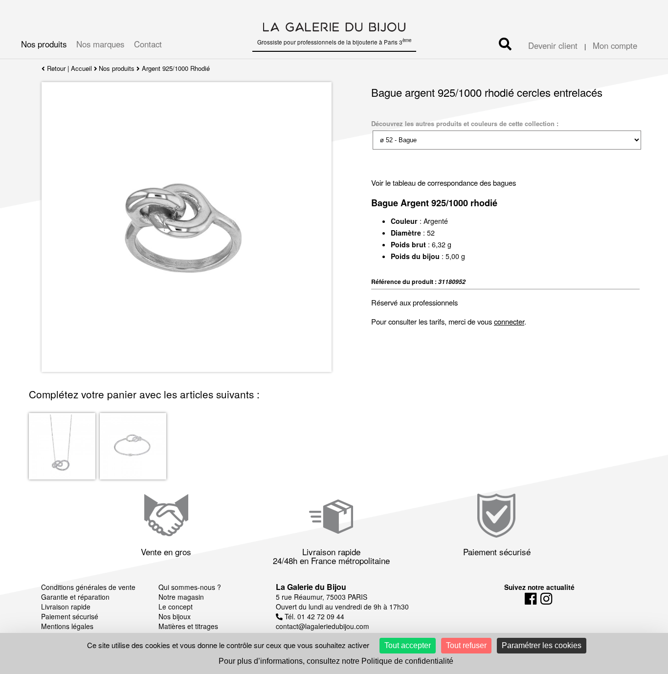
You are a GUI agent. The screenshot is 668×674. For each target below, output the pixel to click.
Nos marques (100, 44)
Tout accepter (407, 645)
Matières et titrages (188, 626)
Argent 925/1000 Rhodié (176, 68)
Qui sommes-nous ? (189, 587)
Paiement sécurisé (69, 616)
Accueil (81, 68)
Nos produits (44, 44)
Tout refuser (466, 645)
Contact (148, 44)
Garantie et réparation (75, 597)
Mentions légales (67, 626)
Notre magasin (181, 597)
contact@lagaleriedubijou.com (322, 626)
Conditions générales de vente (88, 587)
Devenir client (553, 45)
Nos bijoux (174, 616)
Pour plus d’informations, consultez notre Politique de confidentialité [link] (336, 661)
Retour (55, 68)
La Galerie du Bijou (311, 586)
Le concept (175, 606)
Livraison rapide (65, 606)
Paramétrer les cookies (541, 645)
